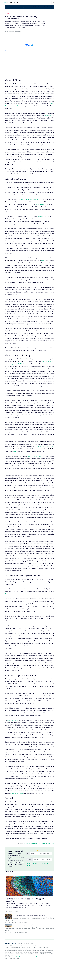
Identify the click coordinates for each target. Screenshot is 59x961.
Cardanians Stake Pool (16, 956)
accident (40, 216)
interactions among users (12, 747)
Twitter (36, 863)
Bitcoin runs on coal (11, 190)
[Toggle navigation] (53, 2)
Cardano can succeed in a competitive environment (27, 925)
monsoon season (16, 331)
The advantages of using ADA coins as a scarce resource (29, 915)
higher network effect (16, 793)
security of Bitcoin (12, 720)
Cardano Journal (12, 2)
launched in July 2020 (34, 456)
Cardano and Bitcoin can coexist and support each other (25, 900)
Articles (7, 13)
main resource (39, 204)
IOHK (15, 451)
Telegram (43, 863)
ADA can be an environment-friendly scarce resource (38, 843)
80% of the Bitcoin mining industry (31, 199)
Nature (43, 260)
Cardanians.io (8, 30)
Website (29, 863)
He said (7, 594)
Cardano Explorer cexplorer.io (30, 956)
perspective (47, 115)
